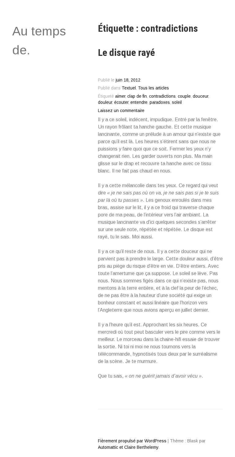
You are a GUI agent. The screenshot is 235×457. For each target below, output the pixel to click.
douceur (200, 96)
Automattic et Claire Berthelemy (128, 447)
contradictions (162, 96)
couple (184, 96)
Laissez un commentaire (121, 110)
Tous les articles (153, 88)
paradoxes (160, 102)
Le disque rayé (126, 52)
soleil (177, 102)
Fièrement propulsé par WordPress (132, 440)
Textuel (129, 88)
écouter (121, 102)
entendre (138, 102)
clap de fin (137, 96)
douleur (105, 102)
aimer (120, 96)
